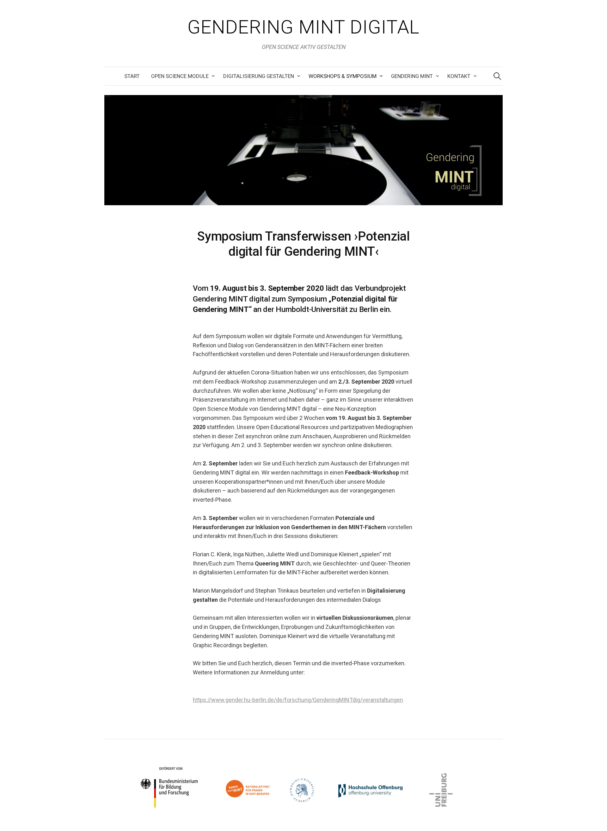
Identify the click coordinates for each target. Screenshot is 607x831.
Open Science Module (180, 76)
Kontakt (458, 76)
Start (132, 76)
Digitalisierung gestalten (258, 76)
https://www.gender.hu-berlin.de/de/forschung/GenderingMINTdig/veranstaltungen (298, 699)
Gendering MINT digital (303, 27)
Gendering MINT (412, 76)
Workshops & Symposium (343, 76)
